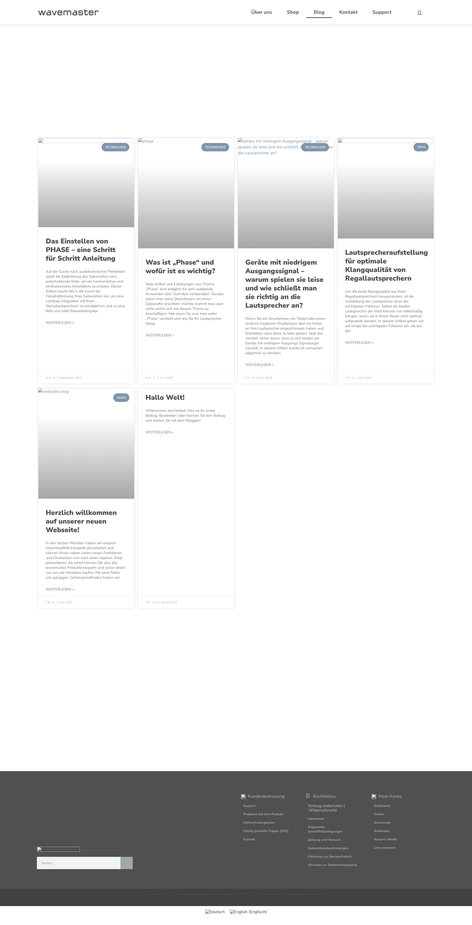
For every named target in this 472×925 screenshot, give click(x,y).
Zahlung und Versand (324, 840)
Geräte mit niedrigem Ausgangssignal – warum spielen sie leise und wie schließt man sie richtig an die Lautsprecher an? (284, 284)
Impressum (316, 818)
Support (382, 12)
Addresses (381, 831)
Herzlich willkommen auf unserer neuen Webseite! (81, 521)
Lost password (384, 847)
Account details (385, 839)
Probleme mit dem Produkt (263, 814)
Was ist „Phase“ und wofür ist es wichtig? (180, 267)
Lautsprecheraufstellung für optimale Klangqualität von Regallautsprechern (386, 265)
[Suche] (126, 863)
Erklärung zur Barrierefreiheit (330, 856)
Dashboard (382, 806)
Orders (379, 814)
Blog (319, 12)
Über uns (261, 12)
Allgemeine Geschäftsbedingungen (325, 829)
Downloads (382, 822)
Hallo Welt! (165, 397)
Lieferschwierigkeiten (259, 822)
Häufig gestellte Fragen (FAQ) (266, 831)
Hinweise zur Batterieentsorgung (332, 865)
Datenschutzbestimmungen (328, 848)
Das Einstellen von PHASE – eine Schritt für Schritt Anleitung (81, 250)
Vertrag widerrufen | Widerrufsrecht (326, 808)
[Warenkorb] (430, 12)
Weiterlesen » (60, 322)
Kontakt (348, 12)
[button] (456, 911)
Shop (293, 12)
